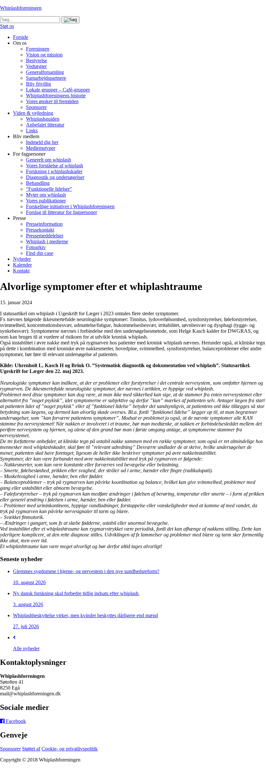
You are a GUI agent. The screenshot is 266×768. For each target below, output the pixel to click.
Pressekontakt (40, 230)
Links (32, 130)
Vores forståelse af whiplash (54, 165)
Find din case (39, 253)
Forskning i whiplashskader (54, 171)
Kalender (22, 265)
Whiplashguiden (42, 119)
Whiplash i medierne (47, 241)
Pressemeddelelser (44, 235)
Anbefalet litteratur (45, 124)
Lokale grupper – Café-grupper (58, 89)
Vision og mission (44, 54)
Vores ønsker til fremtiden (52, 101)
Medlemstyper (40, 148)
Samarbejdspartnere (46, 78)
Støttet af (31, 748)
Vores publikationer (46, 200)
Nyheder (22, 259)
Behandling (38, 183)
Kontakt (21, 270)
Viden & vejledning (33, 113)
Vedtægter (36, 66)
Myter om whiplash (46, 195)
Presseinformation (44, 224)
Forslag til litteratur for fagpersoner (61, 212)
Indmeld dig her (42, 142)
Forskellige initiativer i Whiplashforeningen (70, 206)
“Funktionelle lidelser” (49, 189)
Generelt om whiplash (48, 159)
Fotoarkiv (36, 247)
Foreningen (37, 49)
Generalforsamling (45, 72)
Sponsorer (36, 107)
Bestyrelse (36, 60)
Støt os (7, 26)
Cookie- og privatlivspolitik (70, 748)
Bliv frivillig (38, 84)
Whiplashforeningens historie (56, 95)
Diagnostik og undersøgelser (55, 177)
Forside (20, 37)
